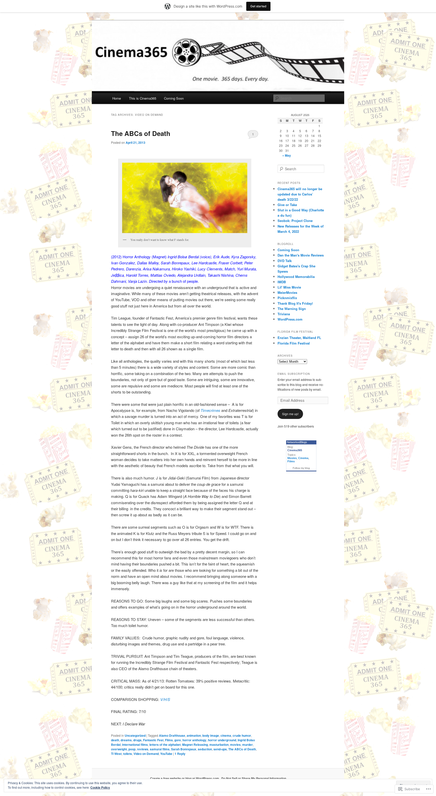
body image (210, 735)
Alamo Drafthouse (172, 735)
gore (177, 740)
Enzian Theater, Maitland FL (299, 337)
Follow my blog (301, 468)
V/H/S (165, 699)
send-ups (220, 749)
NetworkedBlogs (297, 442)
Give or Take (287, 204)
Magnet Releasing (195, 744)
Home (116, 98)
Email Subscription (294, 374)
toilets (127, 753)
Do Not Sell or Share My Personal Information (253, 778)
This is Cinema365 (142, 98)
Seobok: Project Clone (295, 220)
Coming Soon (174, 98)
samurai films (160, 749)
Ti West (116, 753)
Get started (258, 6)
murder (247, 744)
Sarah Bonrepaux (183, 749)
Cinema (303, 458)
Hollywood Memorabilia (296, 276)
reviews (142, 749)
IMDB (282, 281)
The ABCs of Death (140, 133)
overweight (119, 749)
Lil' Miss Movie (289, 287)
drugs (137, 740)
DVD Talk (285, 260)
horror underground (222, 740)
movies (235, 744)
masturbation (219, 744)
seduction (205, 749)
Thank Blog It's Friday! (295, 303)
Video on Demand (146, 753)
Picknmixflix (287, 297)
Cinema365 (294, 450)
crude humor (242, 735)
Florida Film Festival (294, 343)
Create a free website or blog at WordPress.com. (185, 778)
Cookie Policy (100, 787)
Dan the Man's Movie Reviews (301, 255)
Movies (292, 458)
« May (286, 155)
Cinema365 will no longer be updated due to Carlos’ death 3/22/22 (300, 194)
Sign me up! (290, 414)
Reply (180, 753)
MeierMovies (287, 292)
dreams (126, 740)
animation (194, 735)
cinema (226, 735)
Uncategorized (135, 735)
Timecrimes (210, 410)
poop (131, 749)
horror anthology (194, 740)
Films (169, 740)
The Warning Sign (292, 308)
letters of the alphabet (165, 744)
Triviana (284, 313)
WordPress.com (290, 319)
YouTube (166, 753)
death (115, 740)
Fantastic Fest (153, 740)
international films (135, 744)
